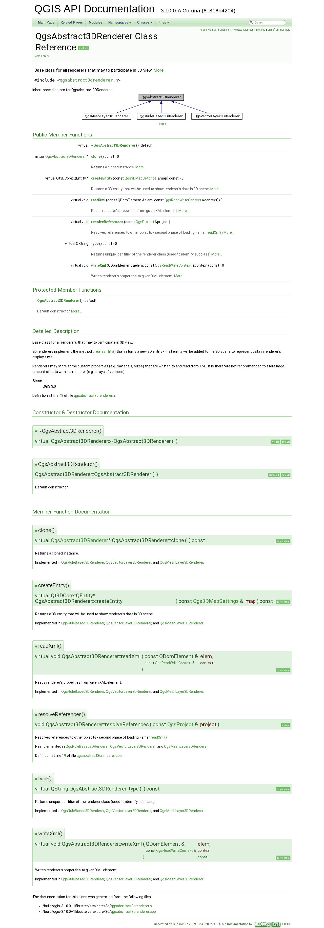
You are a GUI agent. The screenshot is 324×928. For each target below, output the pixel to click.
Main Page (46, 22)
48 (61, 395)
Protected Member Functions (248, 29)
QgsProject (145, 222)
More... (160, 70)
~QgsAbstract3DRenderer (113, 145)
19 (64, 756)
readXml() (215, 232)
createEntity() (104, 351)
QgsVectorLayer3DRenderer (128, 562)
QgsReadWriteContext (183, 200)
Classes (145, 24)
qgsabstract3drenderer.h (89, 80)
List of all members (279, 29)
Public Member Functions (214, 29)
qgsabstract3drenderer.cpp (99, 756)
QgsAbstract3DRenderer (65, 156)
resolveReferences (107, 222)
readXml (98, 200)
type (94, 244)
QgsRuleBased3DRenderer (82, 562)
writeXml (98, 265)
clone (95, 156)
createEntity (101, 178)
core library (42, 56)
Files (164, 24)
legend (162, 123)
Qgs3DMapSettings (141, 178)
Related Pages (71, 22)
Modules (95, 22)
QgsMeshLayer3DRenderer (181, 562)
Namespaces (120, 24)
